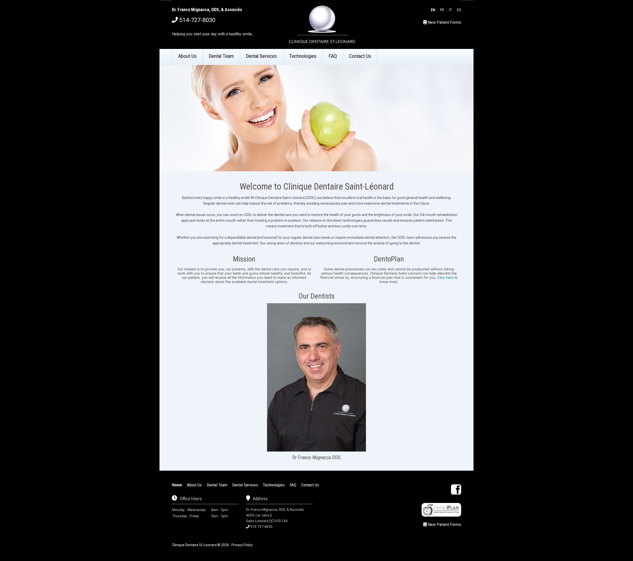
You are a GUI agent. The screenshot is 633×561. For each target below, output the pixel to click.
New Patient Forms (444, 22)
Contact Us (360, 56)
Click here (445, 277)
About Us (187, 56)
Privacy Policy (242, 545)
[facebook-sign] (456, 489)
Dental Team (221, 56)
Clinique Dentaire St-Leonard (194, 545)
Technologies (302, 56)
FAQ (333, 56)
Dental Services (261, 56)
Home (177, 484)
